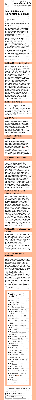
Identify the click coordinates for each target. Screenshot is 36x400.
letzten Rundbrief (20, 105)
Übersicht (11, 300)
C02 (27, 221)
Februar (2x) (13, 343)
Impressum (8, 398)
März (22, 307)
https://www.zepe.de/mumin (22, 5)
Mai (17, 311)
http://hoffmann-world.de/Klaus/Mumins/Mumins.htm (16, 149)
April (17, 304)
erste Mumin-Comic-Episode (15, 170)
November (23, 309)
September (15, 316)
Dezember (15, 309)
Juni (13, 304)
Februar (12, 313)
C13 (8, 81)
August (14, 307)
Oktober (12, 311)
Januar (12, 361)
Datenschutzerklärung (19, 398)
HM (16, 236)
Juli (18, 307)
